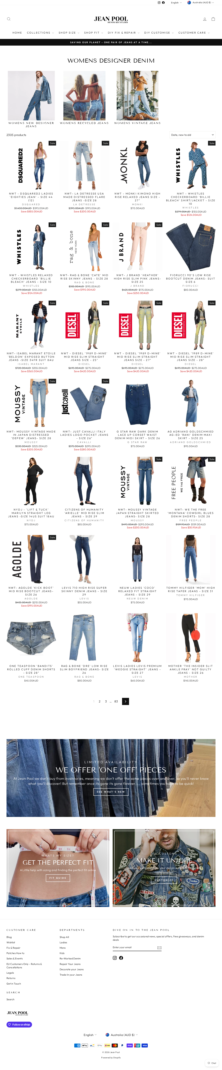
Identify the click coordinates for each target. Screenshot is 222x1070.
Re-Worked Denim (70, 958)
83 (116, 701)
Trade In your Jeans (71, 974)
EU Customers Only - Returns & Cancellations (24, 965)
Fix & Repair (13, 947)
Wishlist (11, 942)
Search (10, 999)
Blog (9, 937)
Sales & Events (15, 958)
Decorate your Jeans (72, 969)
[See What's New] (111, 778)
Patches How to (15, 953)
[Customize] (164, 868)
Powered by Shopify (111, 1057)
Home (17, 32)
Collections (39, 32)
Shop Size (68, 32)
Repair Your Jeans (70, 964)
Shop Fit (92, 32)
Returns (11, 978)
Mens (63, 947)
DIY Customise (157, 32)
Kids (62, 953)
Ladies (63, 942)
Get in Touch (14, 983)
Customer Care (192, 32)
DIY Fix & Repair (122, 32)
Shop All (64, 937)
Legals (10, 972)
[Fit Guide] (58, 868)
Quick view (31, 186)
